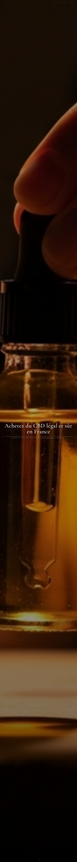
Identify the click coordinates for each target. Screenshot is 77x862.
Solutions (65, 2)
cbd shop (49, 438)
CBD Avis (5, 2)
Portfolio (56, 2)
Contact (72, 2)
